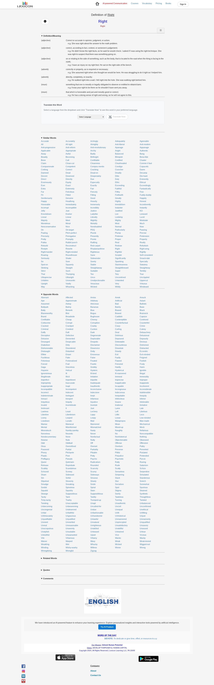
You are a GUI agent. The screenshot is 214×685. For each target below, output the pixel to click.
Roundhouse (71, 255)
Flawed (118, 361)
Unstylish (45, 532)
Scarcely (94, 468)
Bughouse (94, 316)
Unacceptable (72, 503)
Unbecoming (46, 506)
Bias (92, 310)
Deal (117, 332)
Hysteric (94, 370)
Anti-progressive (48, 147)
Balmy (68, 307)
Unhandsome (96, 516)
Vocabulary (147, 3)
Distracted (144, 348)
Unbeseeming (72, 506)
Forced (44, 364)
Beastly (44, 157)
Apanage (119, 147)
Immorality (144, 377)
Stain (92, 490)
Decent (44, 176)
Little (117, 415)
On (42, 230)
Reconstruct (71, 246)
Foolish (143, 361)
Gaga (43, 367)
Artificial (118, 301)
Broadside (70, 316)
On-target (70, 230)
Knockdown (46, 214)
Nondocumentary (48, 437)
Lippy (92, 415)
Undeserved (71, 510)
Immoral (118, 377)
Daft (67, 332)
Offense (118, 443)
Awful (68, 154)
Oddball (69, 443)
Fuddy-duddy (145, 195)
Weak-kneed (145, 541)
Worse (118, 547)
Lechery (93, 411)
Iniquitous (45, 402)
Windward (144, 287)
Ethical (143, 182)
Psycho (93, 459)
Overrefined (71, 446)
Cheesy (93, 320)
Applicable (45, 151)
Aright (117, 151)
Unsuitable (70, 532)
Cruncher (119, 170)
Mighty (118, 220)
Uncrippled (144, 277)
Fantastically (145, 189)
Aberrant (45, 297)
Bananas (94, 307)
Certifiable (94, 160)
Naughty (118, 430)
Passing (143, 230)
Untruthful (45, 535)
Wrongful (70, 551)
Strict (43, 271)
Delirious (119, 335)
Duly (117, 179)
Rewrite (69, 249)
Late (142, 408)
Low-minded (145, 418)
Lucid (142, 217)
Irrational (119, 405)
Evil (116, 354)
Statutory (143, 265)
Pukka (44, 242)
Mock (142, 427)
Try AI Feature (107, 627)
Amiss (93, 297)
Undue (93, 510)
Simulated (144, 475)
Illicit (68, 377)
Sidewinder (95, 258)
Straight (69, 268)
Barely (118, 307)
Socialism (119, 484)
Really (142, 242)
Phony (44, 453)
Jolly (43, 211)
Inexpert (69, 399)
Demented (70, 339)
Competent (70, 166)
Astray (68, 304)
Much (142, 223)
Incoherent (144, 386)
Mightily (93, 220)
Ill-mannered (120, 373)
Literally (93, 217)
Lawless (44, 411)
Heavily (93, 201)
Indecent (69, 392)
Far (42, 192)
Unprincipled (120, 522)
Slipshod (45, 481)
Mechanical (145, 424)
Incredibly (94, 208)
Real (117, 242)
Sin (42, 478)
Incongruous (120, 389)
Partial (68, 449)
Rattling (93, 242)
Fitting (93, 195)
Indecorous (120, 392)
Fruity (142, 364)
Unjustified (70, 519)
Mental (44, 427)
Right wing (144, 249)
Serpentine (144, 472)
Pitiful (117, 453)
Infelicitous (119, 399)
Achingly (94, 141)
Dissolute (119, 348)
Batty (43, 310)
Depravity (144, 339)
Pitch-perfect (71, 233)
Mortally (93, 223)
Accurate (45, 141)
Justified (118, 211)
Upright (44, 284)
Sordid (44, 487)
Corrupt (69, 323)
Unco (92, 277)
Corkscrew (45, 323)
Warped (69, 541)
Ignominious (46, 373)
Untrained (119, 532)
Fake (68, 358)
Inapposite (144, 383)
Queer (43, 462)
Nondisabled (96, 227)
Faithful (118, 189)
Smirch (143, 481)
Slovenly (69, 481)
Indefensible (145, 392)
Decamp (143, 173)
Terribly (143, 271)
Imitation (94, 377)
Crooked (69, 329)
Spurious (144, 487)
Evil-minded (145, 354)
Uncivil (118, 506)
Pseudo (69, 459)
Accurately (70, 141)
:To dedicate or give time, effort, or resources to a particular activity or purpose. (135, 639)
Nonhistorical (121, 437)
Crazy (117, 326)
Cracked (44, 326)
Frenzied (119, 364)
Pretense (119, 236)
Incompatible (46, 389)
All (42, 144)
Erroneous (95, 354)
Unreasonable (72, 525)
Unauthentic (120, 503)
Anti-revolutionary (98, 147)
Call (67, 160)
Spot (117, 487)
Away (43, 154)
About (93, 671)
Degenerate (95, 335)
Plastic (44, 456)
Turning (118, 500)
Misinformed (71, 427)
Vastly (68, 284)
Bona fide (144, 157)
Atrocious (94, 304)
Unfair (43, 513)
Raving (143, 462)
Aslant (142, 301)
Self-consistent (146, 255)
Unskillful (119, 528)
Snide (93, 484)
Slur (117, 481)
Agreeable (144, 141)
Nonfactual (95, 437)
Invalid (44, 405)
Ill (66, 373)
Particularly (120, 230)
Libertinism (70, 415)
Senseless (119, 472)
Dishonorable (47, 348)
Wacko (118, 538)
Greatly (118, 198)
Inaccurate (70, 383)
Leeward (143, 214)
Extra (43, 189)
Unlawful (94, 519)
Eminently (144, 179)
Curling (118, 329)
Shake (68, 258)
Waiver (44, 541)
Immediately (71, 204)
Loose (117, 418)
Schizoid (45, 472)
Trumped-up (95, 500)
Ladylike (94, 214)
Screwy (69, 472)
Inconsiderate (146, 389)
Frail (68, 364)
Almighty (94, 144)
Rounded (94, 465)
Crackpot (70, 326)
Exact (68, 185)
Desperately (95, 176)
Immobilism (120, 204)
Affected (69, 297)
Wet (67, 544)
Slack (117, 478)
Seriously (45, 258)
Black (142, 310)
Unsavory (144, 525)
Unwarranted (71, 535)
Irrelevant (45, 408)
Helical (69, 370)
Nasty (92, 430)
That (43, 274)
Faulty (117, 358)
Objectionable (121, 440)
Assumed (45, 304)
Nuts (68, 440)
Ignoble (143, 370)
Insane (118, 402)
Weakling (45, 544)
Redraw (118, 246)
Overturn (119, 446)
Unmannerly (145, 519)
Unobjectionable (97, 280)
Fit (42, 195)
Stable (93, 265)
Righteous (94, 252)
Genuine (69, 198)
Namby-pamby (72, 430)
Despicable (71, 342)
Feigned (143, 358)
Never (93, 434)
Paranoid (45, 449)
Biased (118, 310)
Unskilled (94, 528)
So (42, 261)
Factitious (45, 358)
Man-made (144, 421)
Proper (118, 239)
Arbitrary (94, 301)
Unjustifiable (46, 519)
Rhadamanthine (97, 249)
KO (141, 211)
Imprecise (119, 380)
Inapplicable (120, 383)
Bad (117, 304)
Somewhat (144, 484)
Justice (93, 211)
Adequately (120, 141)
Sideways (94, 475)
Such (68, 271)
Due (92, 179)
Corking (44, 170)
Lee (116, 214)
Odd (43, 443)
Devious (143, 342)
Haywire (44, 370)
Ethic (117, 182)
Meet (68, 220)
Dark (92, 332)
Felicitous (70, 192)
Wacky (143, 538)
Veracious (94, 284)
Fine (142, 192)
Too (92, 274)
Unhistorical (120, 516)
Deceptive (45, 335)
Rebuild (44, 246)
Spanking (119, 261)
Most (117, 223)
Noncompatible (146, 434)
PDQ (92, 230)
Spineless (70, 487)
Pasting (44, 233)
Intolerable (144, 402)
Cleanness (95, 163)
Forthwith (119, 195)
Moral (68, 223)
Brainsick (144, 313)
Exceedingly (145, 185)
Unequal (119, 510)
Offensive (144, 443)
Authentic (144, 151)
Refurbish (144, 246)
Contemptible (121, 320)
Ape (43, 301)
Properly (143, 239)
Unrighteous (95, 525)
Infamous (94, 399)
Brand (43, 316)
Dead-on (94, 173)
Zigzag (93, 551)
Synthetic (144, 494)
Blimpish (119, 157)
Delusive (45, 339)
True (142, 274)
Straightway (145, 268)
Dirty (68, 345)
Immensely (95, 204)
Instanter (119, 208)
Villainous (70, 538)
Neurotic (69, 434)
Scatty (117, 468)
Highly (118, 201)
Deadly (118, 173)
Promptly (69, 239)
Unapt (93, 503)
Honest (143, 201)
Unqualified (145, 522)
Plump (118, 233)
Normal (118, 227)
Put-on (143, 459)
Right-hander (47, 252)
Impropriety (46, 383)
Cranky (93, 326)
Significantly (120, 258)
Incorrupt (45, 208)
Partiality (94, 449)
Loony (43, 418)
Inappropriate (47, 386)
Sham (43, 475)
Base (142, 307)
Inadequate (95, 383)
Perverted (144, 449)
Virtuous (143, 284)
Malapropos (120, 421)
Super (117, 271)
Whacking (70, 287)
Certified (118, 160)
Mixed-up (119, 427)
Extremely (70, 189)
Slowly (93, 481)
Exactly (93, 185)
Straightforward (121, 268)
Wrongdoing (46, 551)
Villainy (93, 538)
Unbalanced (145, 503)
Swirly (117, 494)
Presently (94, 236)
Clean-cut (70, 163)
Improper (143, 380)
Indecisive (94, 392)
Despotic (94, 342)
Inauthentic (95, 386)
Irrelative (143, 405)
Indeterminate (47, 396)
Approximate (71, 301)
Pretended (144, 456)
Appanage (144, 147)
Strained (143, 490)
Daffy (43, 332)
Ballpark (44, 307)
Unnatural (94, 522)
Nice (68, 227)
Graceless (70, 367)
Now (142, 227)
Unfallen (44, 280)
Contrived (144, 320)
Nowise (44, 440)
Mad (92, 421)
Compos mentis (97, 166)
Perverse (119, 449)
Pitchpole (70, 453)
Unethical (144, 510)
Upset (93, 535)
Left (116, 411)
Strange (44, 494)
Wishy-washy (71, 547)
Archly (93, 151)
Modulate (144, 220)
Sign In (183, 4)
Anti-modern (145, 144)
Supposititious (96, 494)
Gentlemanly (46, 198)
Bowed (118, 313)
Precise (143, 233)
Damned (45, 173)
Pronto (93, 239)
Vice (117, 535)
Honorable (45, 204)
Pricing (159, 3)
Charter (143, 160)
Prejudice (119, 456)
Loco (142, 415)
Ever (43, 185)
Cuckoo (93, 329)
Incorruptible (71, 208)
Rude (117, 465)
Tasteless (119, 497)
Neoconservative (48, 227)
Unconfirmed (145, 506)
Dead (68, 173)
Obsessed (144, 440)
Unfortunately (47, 516)
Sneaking (70, 484)
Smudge (44, 484)
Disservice (95, 348)
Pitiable (93, 453)
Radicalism (95, 462)
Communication (115, 3)
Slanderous (145, 478)
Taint (68, 497)
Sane (92, 255)
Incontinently (145, 204)
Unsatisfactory (121, 525)
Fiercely (93, 192)
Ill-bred (93, 373)
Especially (95, 182)
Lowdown (45, 421)
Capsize (143, 316)
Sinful (68, 478)
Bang (142, 154)
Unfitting (143, 513)
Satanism (144, 465)
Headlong (70, 201)
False (92, 358)
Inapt (68, 386)
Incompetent (71, 389)
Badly (92, 154)
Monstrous (45, 223)
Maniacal (70, 424)
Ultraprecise (46, 277)
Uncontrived (120, 277)
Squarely (70, 265)
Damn (142, 170)
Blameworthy (47, 313)
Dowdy (118, 351)
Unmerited (70, 522)
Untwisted (119, 280)
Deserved (70, 176)
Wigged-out (145, 544)
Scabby (44, 468)
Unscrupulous (47, 528)
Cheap (69, 320)
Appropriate (71, 151)
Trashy (69, 500)
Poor (68, 456)
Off (91, 443)
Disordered (70, 348)
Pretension (144, 236)
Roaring (44, 255)
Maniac (44, 424)
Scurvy (93, 472)
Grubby (93, 367)
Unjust (142, 516)
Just (67, 211)
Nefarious (144, 430)
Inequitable (120, 396)
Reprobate (70, 465)
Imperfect (45, 380)
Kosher (69, 214)
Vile (42, 538)
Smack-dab (145, 258)
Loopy (93, 418)
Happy (44, 201)
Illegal (142, 373)
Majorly (44, 220)
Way (43, 287)
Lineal (43, 217)
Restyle (44, 249)
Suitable (94, 271)
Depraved (119, 339)
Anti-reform (70, 147)
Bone (43, 160)
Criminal (44, 329)
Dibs (117, 176)
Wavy (92, 541)
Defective (70, 335)
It (66, 408)
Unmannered (121, 519)
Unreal (44, 525)
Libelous (143, 411)
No (116, 434)
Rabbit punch (71, 242)
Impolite (93, 380)
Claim (43, 163)
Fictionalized (71, 361)
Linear (68, 217)
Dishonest (144, 345)
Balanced (119, 154)
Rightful (118, 252)
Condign (119, 166)
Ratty (117, 462)
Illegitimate (46, 377)
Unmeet (44, 522)
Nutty (92, 440)
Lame (117, 408)
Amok (117, 297)
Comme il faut (146, 163)
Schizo (143, 468)
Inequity (143, 396)
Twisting (44, 503)
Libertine (45, 415)
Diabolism (45, 345)
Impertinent (70, 380)
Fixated (93, 361)
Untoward (94, 532)
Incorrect (45, 392)
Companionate (47, 166)
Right (117, 249)
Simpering (119, 475)
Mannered (94, 424)
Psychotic (119, 459)
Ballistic (143, 304)
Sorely (93, 261)
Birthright (94, 157)
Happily (143, 198)
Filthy (117, 192)
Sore (68, 261)
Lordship (119, 217)
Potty (92, 456)
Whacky (93, 544)
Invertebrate (71, 405)
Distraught (45, 351)
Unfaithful (70, 513)
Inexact (44, 399)
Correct (69, 170)
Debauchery (145, 332)
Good (92, 198)
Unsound (144, 528)
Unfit (117, 513)
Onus (43, 446)
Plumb (93, 233)
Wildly (117, 287)
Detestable (120, 342)
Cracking (94, 170)
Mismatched (95, 427)
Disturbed (70, 351)
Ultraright (70, 277)
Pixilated (143, 453)
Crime (142, 326)
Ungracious (71, 516)
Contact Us (95, 675)
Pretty (43, 239)
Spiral (93, 487)
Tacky (43, 497)
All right (69, 144)
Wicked (93, 287)
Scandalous (71, 468)
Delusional (144, 335)
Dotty (92, 351)
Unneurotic (70, 280)
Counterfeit (144, 323)
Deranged (45, 342)
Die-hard (143, 176)
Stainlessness (121, 265)
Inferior (143, 399)
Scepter (118, 255)
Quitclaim (70, 462)
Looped (69, 418)
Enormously (46, 182)
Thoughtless (145, 497)
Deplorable (95, 339)
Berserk (69, 310)
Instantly (143, 208)
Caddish (118, 316)
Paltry (142, 446)
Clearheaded (121, 163)
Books (168, 3)
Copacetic (144, 166)
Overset (93, 446)
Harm (142, 367)
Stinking (44, 268)
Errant (68, 354)
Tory (117, 274)
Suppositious (71, 494)
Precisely (45, 236)
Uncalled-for (95, 506)
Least (68, 411)
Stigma (118, 490)
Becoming (70, 157)
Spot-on (44, 265)
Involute (93, 405)
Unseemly (70, 528)
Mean (117, 424)
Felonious (45, 361)
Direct (43, 179)
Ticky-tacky (46, 500)
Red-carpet (95, 246)
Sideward (70, 475)
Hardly (118, 367)
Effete (43, 354)
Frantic (93, 364)
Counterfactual (121, 323)
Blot (67, 313)
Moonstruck (46, 430)
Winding (44, 547)
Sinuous (94, 478)
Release (44, 465)
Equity (68, 182)
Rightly (143, 252)
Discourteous (121, 345)
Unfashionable (96, 513)
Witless (93, 547)
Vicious (143, 535)
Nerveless (45, 434)
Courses (134, 3)
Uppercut (144, 280)
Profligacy (45, 459)
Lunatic (69, 421)
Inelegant (70, 396)
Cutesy (143, 329)
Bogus (93, 313)
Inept (92, 396)
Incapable (119, 386)
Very (117, 284)
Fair (92, 189)
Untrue (143, 532)
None (68, 437)
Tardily (93, 497)
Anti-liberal (120, 144)
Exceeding (119, 185)
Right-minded (72, 252)
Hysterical (119, 370)
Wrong (143, 547)
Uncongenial (46, 510)
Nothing (143, 437)
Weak (117, 541)
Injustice (94, 402)
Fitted (68, 195)
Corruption (95, 323)
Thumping (70, 274)
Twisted (143, 500)
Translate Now (118, 117)
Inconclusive (95, 389)
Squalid (44, 490)
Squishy (69, 490)
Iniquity (69, 402)
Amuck (143, 297)
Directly (69, 179)
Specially (144, 261)
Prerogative (71, 236)
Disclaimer (95, 345)
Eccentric (144, 351)
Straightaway (96, 268)
